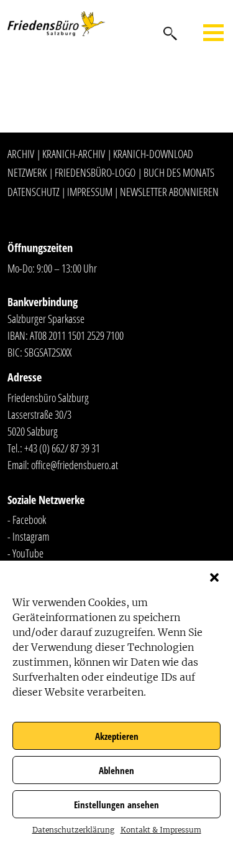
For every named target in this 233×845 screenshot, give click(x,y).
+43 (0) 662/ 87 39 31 (62, 448)
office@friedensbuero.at (74, 464)
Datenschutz (33, 191)
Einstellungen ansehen (116, 804)
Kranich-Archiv (73, 153)
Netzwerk (27, 172)
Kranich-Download (153, 153)
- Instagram (28, 536)
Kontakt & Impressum (161, 829)
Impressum (89, 191)
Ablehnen (116, 770)
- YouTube (25, 553)
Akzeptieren (117, 736)
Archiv (20, 153)
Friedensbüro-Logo (95, 172)
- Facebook (26, 519)
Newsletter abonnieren (169, 191)
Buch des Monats (179, 172)
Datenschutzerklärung (73, 829)
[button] (214, 576)
